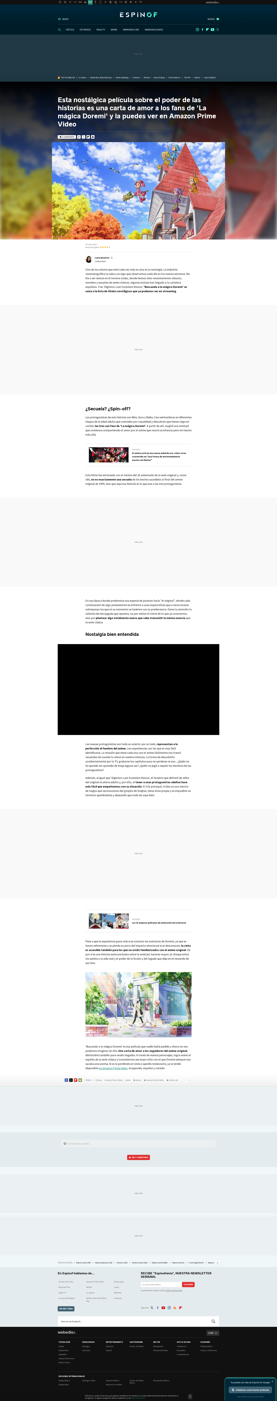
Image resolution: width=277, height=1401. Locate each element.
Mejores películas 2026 (104, 1262)
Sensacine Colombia (114, 1384)
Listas (116, 1287)
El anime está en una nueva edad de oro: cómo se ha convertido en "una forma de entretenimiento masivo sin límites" (159, 456)
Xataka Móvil (64, 1350)
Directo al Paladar (137, 1346)
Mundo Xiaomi (64, 1362)
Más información (138, 1398)
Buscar (213, 1321)
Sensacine (110, 1346)
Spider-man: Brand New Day (96, 1299)
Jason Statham (210, 77)
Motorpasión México (161, 1380)
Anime (128, 1080)
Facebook (202, 29)
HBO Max (117, 1292)
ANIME (114, 29)
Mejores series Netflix (160, 1262)
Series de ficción (66, 1281)
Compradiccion (183, 1354)
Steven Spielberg (122, 77)
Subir (211, 1333)
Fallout (197, 77)
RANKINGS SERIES (154, 29)
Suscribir (188, 1284)
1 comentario (68, 137)
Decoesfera (181, 1350)
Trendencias (181, 1346)
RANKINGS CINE (131, 29)
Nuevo (211, 19)
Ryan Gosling (159, 77)
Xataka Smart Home (66, 1358)
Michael (147, 77)
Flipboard (207, 29)
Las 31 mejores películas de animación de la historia (159, 922)
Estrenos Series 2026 (140, 1262)
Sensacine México (112, 1380)
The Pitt (187, 77)
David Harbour (174, 77)
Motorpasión (158, 1346)
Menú (65, 19)
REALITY (101, 29)
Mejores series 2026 (83, 1262)
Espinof (138, 15)
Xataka (61, 1346)
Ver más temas (66, 1309)
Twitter (217, 29)
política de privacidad (173, 1290)
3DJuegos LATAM (88, 1380)
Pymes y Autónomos (209, 1350)
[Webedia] (67, 1332)
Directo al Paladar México (137, 1381)
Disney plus (119, 1281)
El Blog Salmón (207, 1346)
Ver (140, 1157)
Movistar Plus (64, 1287)
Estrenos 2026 (122, 1262)
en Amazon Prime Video (113, 1068)
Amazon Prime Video (113, 1080)
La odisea (82, 77)
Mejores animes (178, 1262)
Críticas (99, 1080)
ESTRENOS (85, 29)
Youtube (212, 29)
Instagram (197, 29)
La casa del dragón (67, 1298)
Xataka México (64, 1380)
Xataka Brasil (64, 1384)
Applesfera (63, 1354)
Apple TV (62, 1292)
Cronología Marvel (196, 1262)
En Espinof (136, 450)
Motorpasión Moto (160, 1350)
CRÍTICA (70, 29)
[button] (103, 257)
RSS (175, 1307)
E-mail (92, 137)
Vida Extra (86, 1350)
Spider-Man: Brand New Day (101, 77)
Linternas (136, 77)
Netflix (89, 1287)
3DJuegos (86, 1346)
